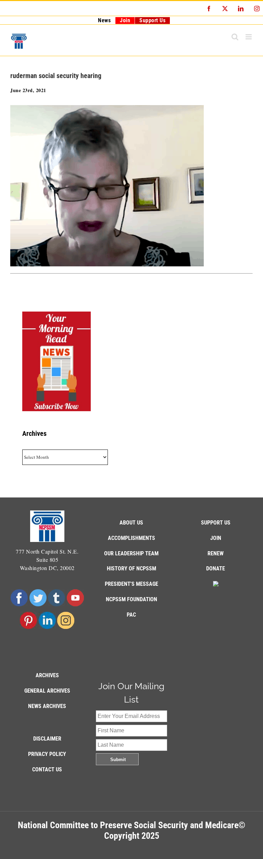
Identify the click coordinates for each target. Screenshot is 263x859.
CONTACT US (47, 769)
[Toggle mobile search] (235, 36)
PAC (131, 614)
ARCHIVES (47, 675)
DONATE (215, 568)
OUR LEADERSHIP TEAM (131, 553)
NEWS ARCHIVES (47, 706)
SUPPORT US (215, 522)
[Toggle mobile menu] (249, 36)
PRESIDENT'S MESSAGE (131, 584)
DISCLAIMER (47, 738)
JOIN (215, 538)
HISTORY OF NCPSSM (131, 568)
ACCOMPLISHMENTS (131, 538)
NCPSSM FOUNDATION (131, 599)
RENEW (216, 553)
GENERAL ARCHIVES (47, 690)
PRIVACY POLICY (47, 754)
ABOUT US (131, 522)
